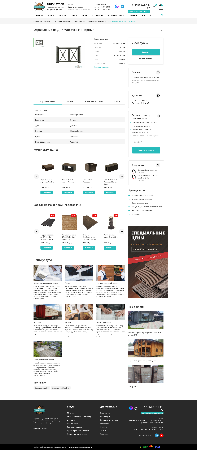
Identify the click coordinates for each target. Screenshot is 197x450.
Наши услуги (43, 260)
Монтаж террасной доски (107, 283)
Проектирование (103, 322)
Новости (103, 427)
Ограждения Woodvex (60, 388)
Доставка (37, 322)
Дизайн (68, 322)
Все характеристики (101, 67)
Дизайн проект (73, 423)
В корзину (47, 192)
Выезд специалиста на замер (46, 283)
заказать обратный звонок (138, 11)
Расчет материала (74, 427)
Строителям (105, 413)
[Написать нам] (117, 6)
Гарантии (133, 15)
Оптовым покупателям (109, 420)
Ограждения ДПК (41, 388)
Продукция (38, 15)
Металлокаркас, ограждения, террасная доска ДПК (144, 333)
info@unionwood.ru (75, 7)
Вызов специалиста (94, 102)
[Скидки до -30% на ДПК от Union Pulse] (148, 297)
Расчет (68, 283)
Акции (84, 15)
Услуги (51, 15)
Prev (36, 176)
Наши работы (136, 306)
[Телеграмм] (122, 6)
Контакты (146, 15)
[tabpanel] (67, 54)
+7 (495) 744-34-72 (140, 6)
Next (121, 176)
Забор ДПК (133, 387)
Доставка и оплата (116, 15)
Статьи (103, 430)
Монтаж (62, 15)
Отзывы (117, 102)
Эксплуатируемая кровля (44, 359)
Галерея (74, 15)
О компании (97, 15)
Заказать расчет (146, 58)
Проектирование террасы (78, 430)
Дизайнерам (105, 416)
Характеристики (48, 102)
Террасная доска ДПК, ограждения (142, 361)
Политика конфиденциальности (80, 447)
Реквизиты (104, 423)
